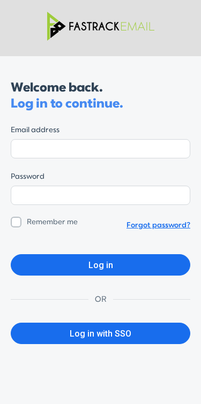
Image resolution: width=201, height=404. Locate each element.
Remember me (52, 222)
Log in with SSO (100, 334)
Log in (100, 265)
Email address (35, 130)
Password (27, 176)
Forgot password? (158, 225)
